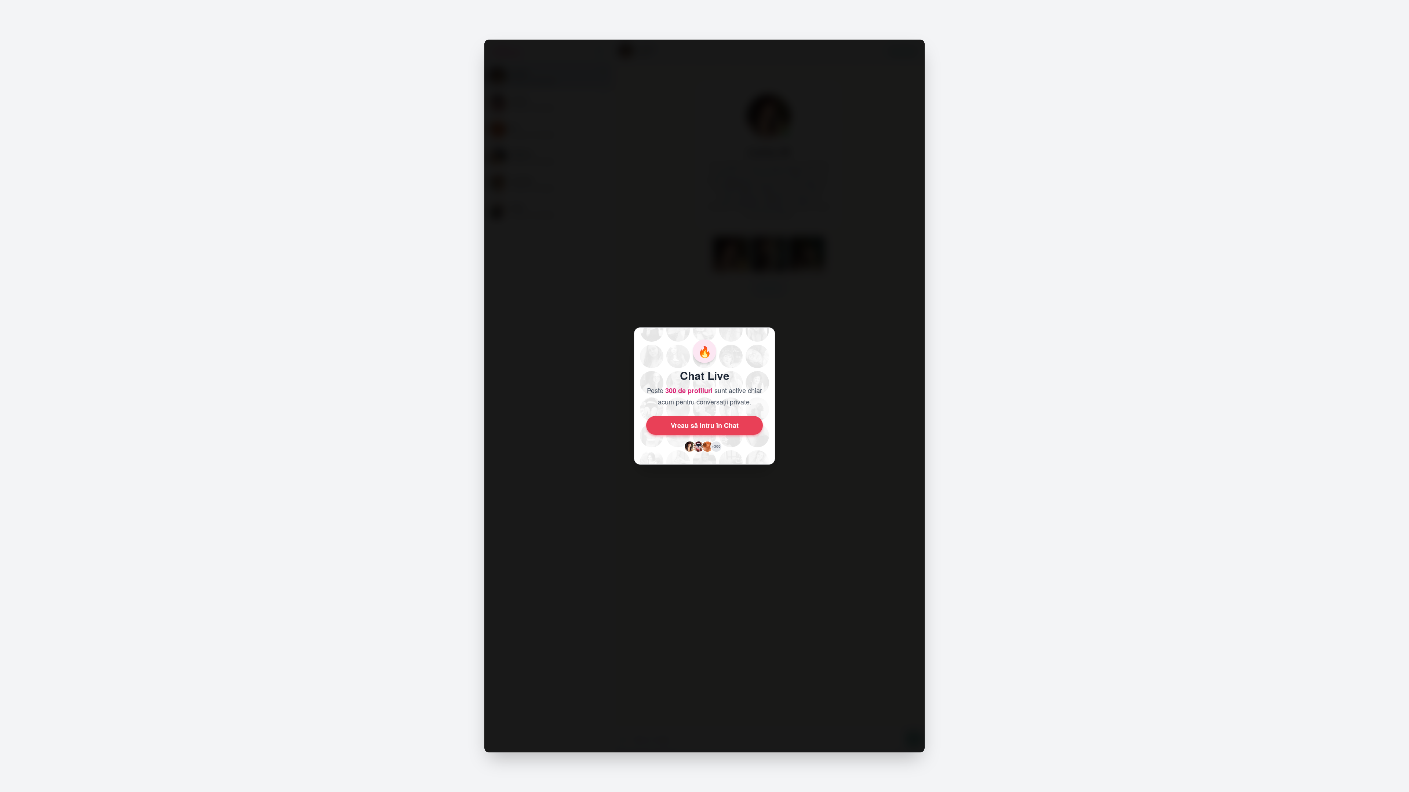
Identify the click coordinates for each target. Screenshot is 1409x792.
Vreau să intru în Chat (705, 425)
